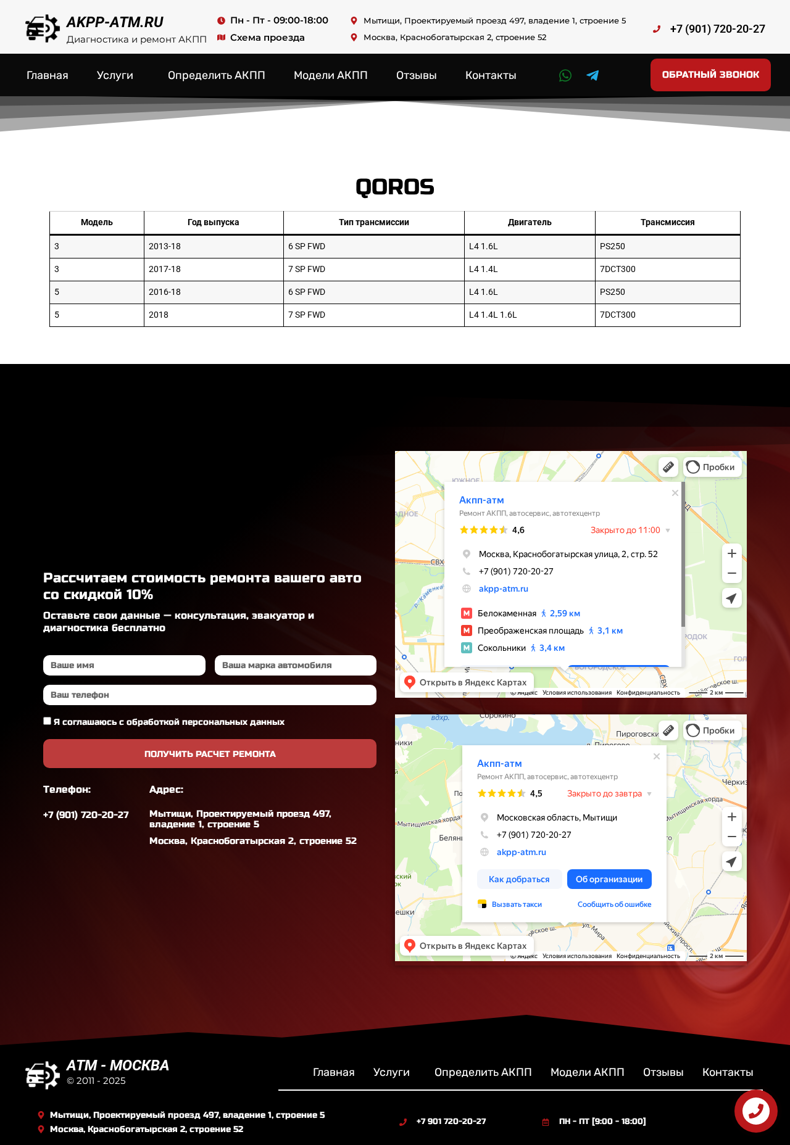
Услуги (115, 75)
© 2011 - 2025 (96, 1080)
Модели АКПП (331, 75)
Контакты (491, 75)
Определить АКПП (216, 75)
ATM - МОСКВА (118, 1065)
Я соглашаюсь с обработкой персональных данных (169, 722)
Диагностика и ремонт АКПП (137, 39)
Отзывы (416, 75)
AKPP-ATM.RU (115, 22)
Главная (48, 75)
